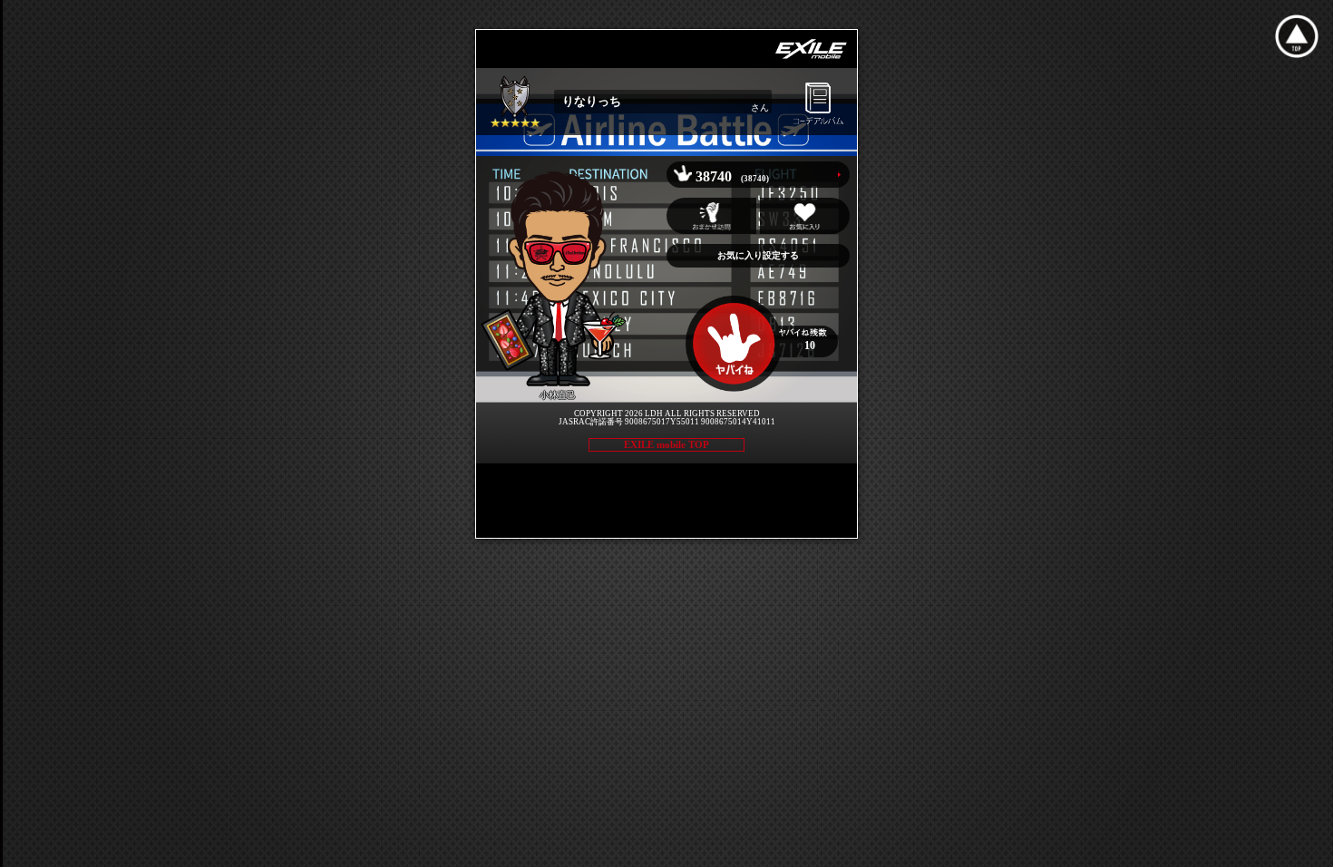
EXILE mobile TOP (666, 444)
